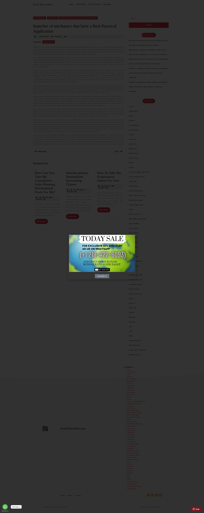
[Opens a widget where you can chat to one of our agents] (196, 509)
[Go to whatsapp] (5, 506)
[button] (133, 236)
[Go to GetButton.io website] (5, 511)
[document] (102, 256)
